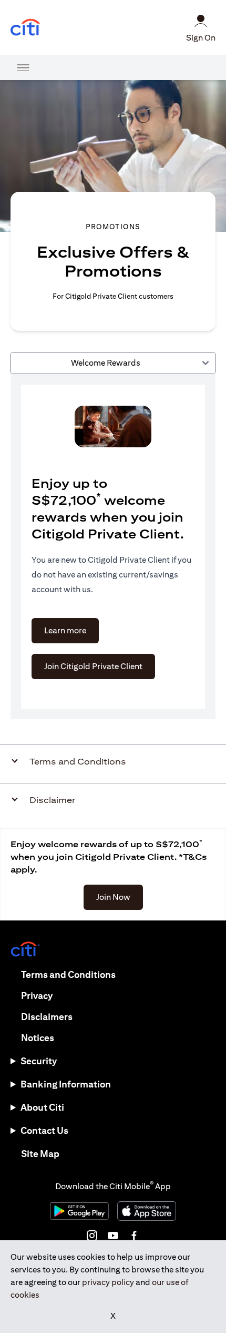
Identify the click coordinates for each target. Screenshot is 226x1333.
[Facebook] (134, 1235)
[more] (23, 67)
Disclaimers (47, 1016)
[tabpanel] (113, 546)
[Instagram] (92, 1235)
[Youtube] (113, 1235)
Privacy (37, 995)
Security (38, 1060)
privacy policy (108, 1282)
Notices (37, 1037)
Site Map (40, 1153)
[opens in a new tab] (25, 27)
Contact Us (44, 1130)
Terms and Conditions (68, 974)
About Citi (42, 1107)
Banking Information (65, 1084)
